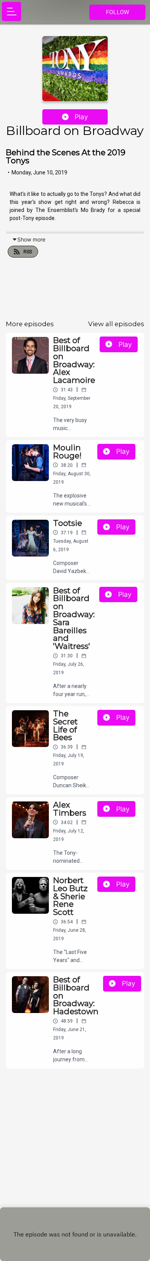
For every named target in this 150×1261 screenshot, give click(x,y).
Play (81, 117)
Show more (31, 239)
